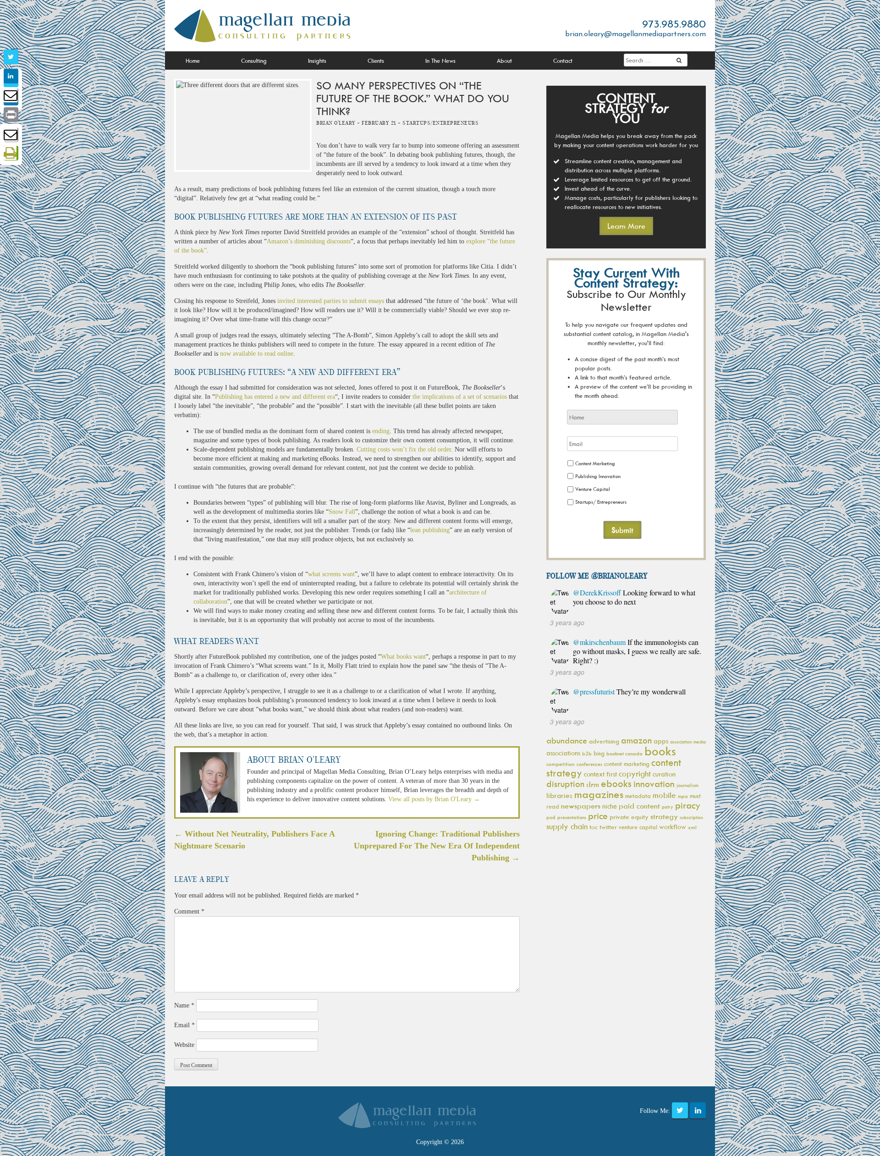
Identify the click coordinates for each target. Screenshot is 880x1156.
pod (551, 817)
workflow (672, 826)
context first (600, 774)
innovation (654, 783)
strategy (664, 816)
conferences (589, 763)
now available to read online (256, 353)
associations (563, 753)
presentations (571, 817)
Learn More (626, 226)
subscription (691, 817)
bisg (599, 753)
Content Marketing (595, 463)
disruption (565, 783)
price (598, 815)
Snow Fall (342, 511)
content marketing (626, 763)
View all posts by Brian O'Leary (434, 799)
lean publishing (430, 530)
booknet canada (624, 753)
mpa (683, 796)
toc (593, 827)
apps (661, 741)
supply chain (567, 826)
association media (688, 741)
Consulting (254, 60)
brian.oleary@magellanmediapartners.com (635, 34)
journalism (687, 785)
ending (381, 431)
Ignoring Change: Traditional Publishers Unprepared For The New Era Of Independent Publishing (437, 845)
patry (667, 807)
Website (184, 1044)
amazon (636, 740)
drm (592, 784)
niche (609, 806)
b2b (587, 753)
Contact (562, 60)
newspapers (580, 805)
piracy (687, 805)
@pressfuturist (594, 691)
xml (692, 827)
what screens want (331, 574)
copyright (635, 774)
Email (184, 1025)
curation (664, 774)
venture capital (638, 827)
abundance (566, 740)
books (660, 751)
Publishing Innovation (598, 476)
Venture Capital (592, 488)
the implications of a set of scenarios (459, 396)
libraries (559, 795)
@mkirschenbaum (599, 642)
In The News (440, 60)
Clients (376, 60)
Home (193, 60)
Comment (189, 911)
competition (560, 763)
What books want (403, 656)
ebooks (616, 783)
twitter (608, 827)
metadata (638, 795)
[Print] (11, 114)
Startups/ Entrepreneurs (601, 501)
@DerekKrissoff (597, 592)
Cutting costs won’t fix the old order (404, 449)
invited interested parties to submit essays (330, 300)
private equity (629, 816)
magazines (598, 794)
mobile (664, 795)
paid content (639, 805)
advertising (604, 741)
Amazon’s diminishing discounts (309, 241)
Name (184, 1005)
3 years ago (567, 622)
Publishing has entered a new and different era (275, 396)
